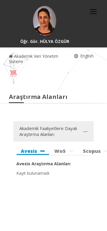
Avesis (29, 151)
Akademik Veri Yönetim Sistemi (33, 58)
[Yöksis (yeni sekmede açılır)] (13, 73)
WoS (60, 151)
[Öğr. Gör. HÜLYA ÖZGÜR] (44, 21)
